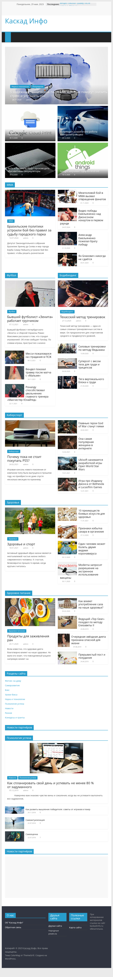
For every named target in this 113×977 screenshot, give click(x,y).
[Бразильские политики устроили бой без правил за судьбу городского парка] (30, 191)
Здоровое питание (17, 631)
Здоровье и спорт (21, 544)
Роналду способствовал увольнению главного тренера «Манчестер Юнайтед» (27, 393)
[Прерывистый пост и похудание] (67, 653)
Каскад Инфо (26, 20)
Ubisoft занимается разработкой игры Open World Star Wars (90, 464)
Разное (8, 713)
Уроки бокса (11, 694)
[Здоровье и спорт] (30, 509)
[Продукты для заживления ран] (30, 600)
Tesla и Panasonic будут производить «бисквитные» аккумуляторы (28, 170)
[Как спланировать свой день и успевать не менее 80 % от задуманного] (56, 744)
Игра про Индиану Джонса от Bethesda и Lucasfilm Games (91, 484)
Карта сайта (75, 927)
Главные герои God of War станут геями (91, 424)
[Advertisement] (56, 877)
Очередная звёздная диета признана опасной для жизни (88, 640)
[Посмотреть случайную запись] (26, 35)
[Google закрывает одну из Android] (83, 144)
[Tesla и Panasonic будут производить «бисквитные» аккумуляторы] (30, 144)
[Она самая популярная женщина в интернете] (67, 437)
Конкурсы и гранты (15, 717)
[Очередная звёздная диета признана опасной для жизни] (64, 635)
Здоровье (13, 538)
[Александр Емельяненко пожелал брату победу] (67, 233)
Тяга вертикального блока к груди (91, 380)
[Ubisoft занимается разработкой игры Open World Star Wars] (67, 458)
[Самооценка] (14, 832)
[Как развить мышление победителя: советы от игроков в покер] (14, 808)
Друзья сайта (55, 925)
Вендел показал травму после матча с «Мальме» (75, 6)
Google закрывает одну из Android (79, 171)
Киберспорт (14, 451)
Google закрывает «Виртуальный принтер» (26, 133)
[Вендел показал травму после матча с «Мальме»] (14, 368)
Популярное (38, 86)
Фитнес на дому (13, 680)
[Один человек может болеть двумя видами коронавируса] (67, 542)
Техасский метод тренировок (82, 317)
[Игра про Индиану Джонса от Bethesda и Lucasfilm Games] (67, 479)
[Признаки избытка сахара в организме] (67, 527)
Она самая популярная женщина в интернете (86, 443)
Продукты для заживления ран (28, 638)
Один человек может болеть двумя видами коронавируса (91, 548)
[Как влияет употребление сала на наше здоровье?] (67, 600)
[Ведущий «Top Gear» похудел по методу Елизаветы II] (67, 617)
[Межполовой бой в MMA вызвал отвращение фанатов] (67, 191)
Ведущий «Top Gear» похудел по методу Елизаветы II (91, 622)
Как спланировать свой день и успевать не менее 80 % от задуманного (50, 785)
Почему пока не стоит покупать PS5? (24, 458)
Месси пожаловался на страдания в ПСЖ (38, 355)
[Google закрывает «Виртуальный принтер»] (30, 107)
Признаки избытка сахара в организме (91, 529)
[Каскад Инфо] (8, 35)
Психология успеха (14, 703)
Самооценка (32, 834)
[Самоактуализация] (14, 818)
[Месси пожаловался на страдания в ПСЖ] (14, 352)
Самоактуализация (35, 820)
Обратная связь (13, 927)
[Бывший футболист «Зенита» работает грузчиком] (30, 282)
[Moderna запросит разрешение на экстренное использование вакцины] (67, 563)
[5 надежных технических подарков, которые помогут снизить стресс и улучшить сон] (56, 48)
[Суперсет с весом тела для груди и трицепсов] (67, 360)
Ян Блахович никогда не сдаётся (92, 257)
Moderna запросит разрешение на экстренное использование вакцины (81, 571)
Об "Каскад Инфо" (14, 922)
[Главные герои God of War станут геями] (67, 422)
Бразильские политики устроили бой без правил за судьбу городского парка (29, 230)
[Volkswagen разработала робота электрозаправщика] (83, 107)
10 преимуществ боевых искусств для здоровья (91, 514)
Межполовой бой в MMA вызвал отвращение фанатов (92, 196)
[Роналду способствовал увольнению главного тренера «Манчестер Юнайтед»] (14, 385)
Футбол (12, 311)
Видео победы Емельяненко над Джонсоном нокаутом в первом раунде (81, 217)
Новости (9, 708)
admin (28, 99)
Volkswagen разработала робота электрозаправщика (78, 133)
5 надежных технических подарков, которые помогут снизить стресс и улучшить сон (58, 94)
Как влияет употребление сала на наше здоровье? (90, 604)
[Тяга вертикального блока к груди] (67, 377)
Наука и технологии (20, 86)
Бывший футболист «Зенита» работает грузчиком (30, 318)
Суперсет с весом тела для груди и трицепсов (89, 364)
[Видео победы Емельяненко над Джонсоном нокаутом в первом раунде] (67, 209)
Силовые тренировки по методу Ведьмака (92, 348)
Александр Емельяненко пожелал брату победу (87, 239)
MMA (11, 221)
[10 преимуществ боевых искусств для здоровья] (67, 509)
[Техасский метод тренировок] (83, 282)
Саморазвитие (12, 685)
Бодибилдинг (67, 311)
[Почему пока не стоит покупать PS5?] (30, 422)
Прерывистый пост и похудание (91, 656)
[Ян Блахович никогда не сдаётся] (67, 254)
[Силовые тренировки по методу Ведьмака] (67, 345)
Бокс (7, 690)
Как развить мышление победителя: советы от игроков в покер (58, 809)
